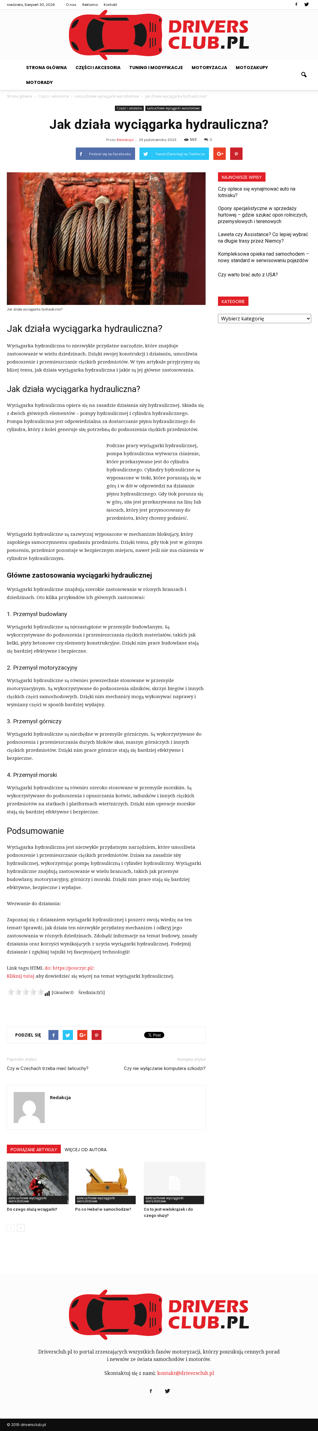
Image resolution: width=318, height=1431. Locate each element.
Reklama (90, 4)
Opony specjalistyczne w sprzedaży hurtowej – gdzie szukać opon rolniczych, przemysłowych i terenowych (262, 214)
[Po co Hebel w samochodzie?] (106, 1183)
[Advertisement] (53, 483)
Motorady (39, 82)
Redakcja (125, 139)
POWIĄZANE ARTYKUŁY (34, 1150)
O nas (71, 4)
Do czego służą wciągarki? (32, 1209)
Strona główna (46, 67)
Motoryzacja (209, 67)
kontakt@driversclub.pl (185, 1373)
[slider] (25, 992)
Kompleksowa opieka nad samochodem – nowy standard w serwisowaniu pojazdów (263, 257)
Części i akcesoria (97, 67)
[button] (303, 75)
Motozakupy (252, 67)
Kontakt (110, 4)
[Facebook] (296, 4)
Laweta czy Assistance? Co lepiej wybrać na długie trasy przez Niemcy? (263, 237)
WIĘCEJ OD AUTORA (86, 1150)
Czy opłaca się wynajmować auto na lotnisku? (256, 192)
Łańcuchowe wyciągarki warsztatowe (173, 108)
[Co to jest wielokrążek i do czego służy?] (175, 1183)
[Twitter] (306, 4)
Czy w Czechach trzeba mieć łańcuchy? (48, 1068)
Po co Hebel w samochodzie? (103, 1209)
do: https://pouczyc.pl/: (69, 968)
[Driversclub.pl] (159, 35)
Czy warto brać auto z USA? (248, 275)
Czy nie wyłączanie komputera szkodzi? (165, 1068)
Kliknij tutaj (20, 976)
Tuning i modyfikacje (156, 67)
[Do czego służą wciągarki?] (38, 1183)
